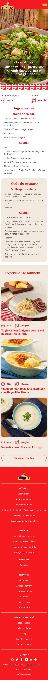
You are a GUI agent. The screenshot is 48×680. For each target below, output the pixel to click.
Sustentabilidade (24, 505)
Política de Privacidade (24, 670)
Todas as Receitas (24, 62)
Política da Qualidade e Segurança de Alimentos (24, 510)
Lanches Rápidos (24, 591)
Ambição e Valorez (24, 499)
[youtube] (26, 659)
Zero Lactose (24, 607)
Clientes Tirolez (24, 644)
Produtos (24, 565)
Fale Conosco (24, 623)
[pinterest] (35, 659)
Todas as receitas (24, 458)
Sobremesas (24, 602)
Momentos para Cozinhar (24, 542)
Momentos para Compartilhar (24, 547)
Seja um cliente (24, 628)
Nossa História (24, 494)
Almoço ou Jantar (24, 586)
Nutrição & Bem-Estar (24, 552)
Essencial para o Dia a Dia (24, 536)
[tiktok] (17, 659)
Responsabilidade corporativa (24, 521)
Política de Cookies (24, 674)
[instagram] (12, 659)
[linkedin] (31, 659)
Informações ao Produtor (24, 515)
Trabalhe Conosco (24, 639)
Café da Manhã (24, 580)
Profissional (24, 559)
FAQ (24, 634)
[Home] (7, 5)
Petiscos (24, 597)
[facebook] (22, 659)
